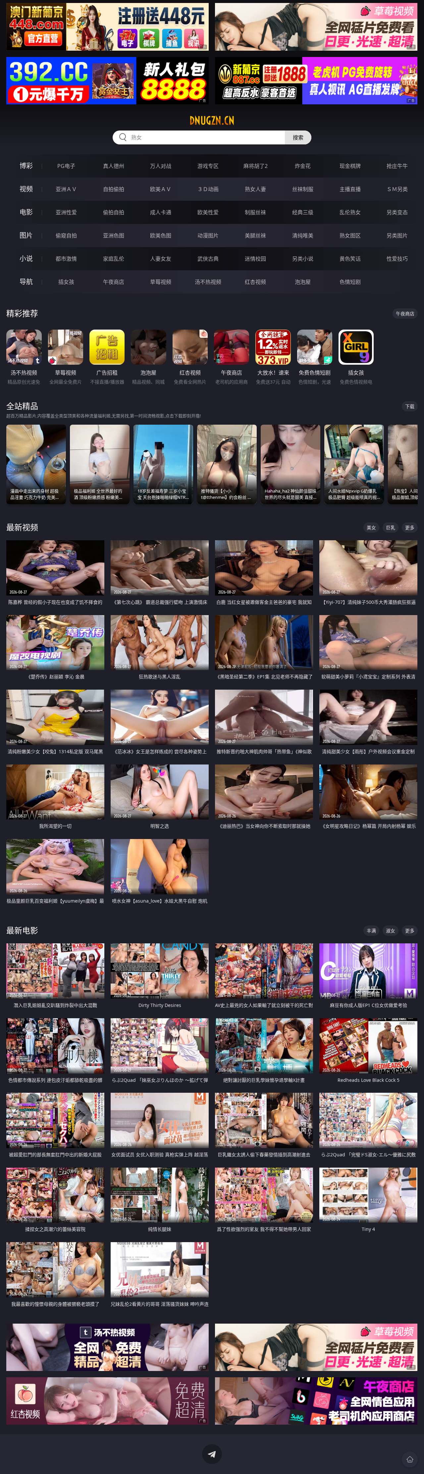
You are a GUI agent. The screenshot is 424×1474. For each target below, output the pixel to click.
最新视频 (22, 527)
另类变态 (397, 212)
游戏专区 (208, 166)
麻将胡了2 (255, 166)
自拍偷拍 (113, 189)
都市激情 (66, 258)
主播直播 (350, 189)
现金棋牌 (350, 166)
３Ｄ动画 (208, 189)
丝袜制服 (302, 189)
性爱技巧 (397, 258)
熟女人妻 (255, 189)
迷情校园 (255, 258)
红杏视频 (255, 282)
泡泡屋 (303, 282)
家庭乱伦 (113, 258)
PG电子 (66, 166)
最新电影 (22, 930)
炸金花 (303, 166)
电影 (26, 212)
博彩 (26, 165)
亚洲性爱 (66, 212)
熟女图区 (350, 235)
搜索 (298, 137)
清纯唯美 (302, 235)
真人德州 (113, 166)
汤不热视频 (208, 282)
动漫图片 (208, 235)
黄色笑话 (350, 258)
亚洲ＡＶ (66, 189)
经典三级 (302, 212)
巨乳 (390, 527)
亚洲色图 (113, 235)
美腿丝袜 (255, 235)
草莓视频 (160, 282)
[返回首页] (410, 1459)
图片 (26, 235)
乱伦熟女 (350, 212)
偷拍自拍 (113, 212)
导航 (26, 281)
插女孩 (66, 282)
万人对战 (160, 166)
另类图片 (397, 235)
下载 (409, 406)
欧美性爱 (208, 212)
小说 (26, 258)
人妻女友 (160, 258)
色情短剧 (350, 282)
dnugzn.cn (212, 120)
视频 (26, 188)
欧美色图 (160, 235)
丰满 (371, 930)
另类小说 (302, 258)
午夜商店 (113, 282)
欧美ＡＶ (160, 189)
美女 (371, 527)
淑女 (390, 930)
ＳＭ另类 (397, 189)
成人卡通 (160, 212)
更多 (409, 527)
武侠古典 (208, 258)
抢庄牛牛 (397, 166)
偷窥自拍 (66, 235)
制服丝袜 (255, 212)
